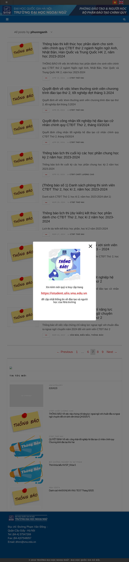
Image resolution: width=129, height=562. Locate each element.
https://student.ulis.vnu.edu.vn (64, 293)
